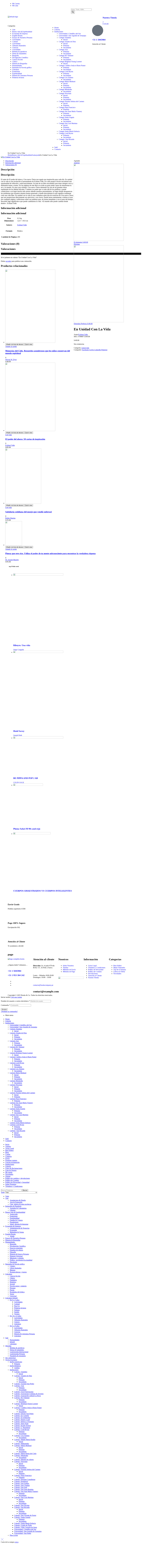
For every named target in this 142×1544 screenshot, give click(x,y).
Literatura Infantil (11, 1298)
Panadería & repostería (18, 1356)
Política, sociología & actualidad (21, 1260)
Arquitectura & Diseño (18, 1200)
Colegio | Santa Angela (22, 1517)
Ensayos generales (16, 1248)
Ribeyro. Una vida (21, 645)
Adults (12, 1236)
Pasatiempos (14, 1222)
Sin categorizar (10, 1358)
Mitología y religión (17, 1258)
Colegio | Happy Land (22, 1420)
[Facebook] (74, 4)
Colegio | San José (20, 1487)
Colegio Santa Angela (17, 1109)
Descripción (9, 161)
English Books (10, 1234)
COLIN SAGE (18, 782)
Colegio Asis (14, 1041)
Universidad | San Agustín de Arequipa (23, 1027)
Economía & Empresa (13, 1226)
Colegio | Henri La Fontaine (24, 1422)
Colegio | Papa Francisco (23, 1475)
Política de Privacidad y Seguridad (17, 1182)
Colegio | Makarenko (21, 1444)
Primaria (17, 1037)
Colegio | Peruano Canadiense (24, 1479)
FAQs (7, 1158)
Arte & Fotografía (16, 1202)
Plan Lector (14, 1535)
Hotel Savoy (18, 731)
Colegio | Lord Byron (21, 1430)
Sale (6, 1338)
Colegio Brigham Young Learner (21, 1053)
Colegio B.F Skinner (17, 1047)
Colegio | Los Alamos (21, 1436)
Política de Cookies (12, 1180)
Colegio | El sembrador (22, 1418)
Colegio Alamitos (16, 1029)
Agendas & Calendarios (18, 1208)
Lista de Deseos (10, 1170)
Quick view (28, 344)
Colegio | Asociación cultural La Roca (27, 1396)
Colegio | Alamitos (20, 1372)
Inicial (16, 1031)
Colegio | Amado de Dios (23, 1376)
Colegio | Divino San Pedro (24, 1414)
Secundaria (18, 1039)
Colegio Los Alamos (17, 1069)
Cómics (12, 1266)
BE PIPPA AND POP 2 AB (25, 778)
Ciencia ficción (15, 1276)
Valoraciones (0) (11, 165)
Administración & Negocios (19, 1228)
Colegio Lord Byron (17, 1063)
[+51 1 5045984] (97, 30)
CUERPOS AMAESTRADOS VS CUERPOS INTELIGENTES (42, 891)
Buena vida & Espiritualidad (22, 155)
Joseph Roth (17, 735)
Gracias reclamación (12, 1162)
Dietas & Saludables (17, 1350)
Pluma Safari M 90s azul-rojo (26, 829)
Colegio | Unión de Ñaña (23, 1525)
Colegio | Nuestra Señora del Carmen (27, 1469)
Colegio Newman (16, 1085)
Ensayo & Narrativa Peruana (15, 1238)
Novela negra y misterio (18, 1286)
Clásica (12, 1278)
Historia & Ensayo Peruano (19, 1254)
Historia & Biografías (12, 1240)
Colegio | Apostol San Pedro (24, 1384)
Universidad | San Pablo (22, 1533)
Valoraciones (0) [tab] (10, 243)
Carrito (7, 1154)
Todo (7, 1196)
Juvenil (12, 1284)
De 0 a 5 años (14, 1300)
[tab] (73, 161)
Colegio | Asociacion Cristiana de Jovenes (28, 1394)
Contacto (8, 1141)
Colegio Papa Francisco (18, 1099)
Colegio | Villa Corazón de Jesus (25, 1527)
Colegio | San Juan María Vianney (26, 1491)
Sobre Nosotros (10, 1184)
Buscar (25, 1190)
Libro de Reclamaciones (13, 1168)
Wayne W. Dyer (11, 360)
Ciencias (17, 1332)
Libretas (12, 1210)
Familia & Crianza (16, 1220)
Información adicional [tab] (13, 208)
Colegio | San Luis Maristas (24, 1497)
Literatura (8, 1274)
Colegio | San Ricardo (17, 1131)
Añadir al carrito (11, 346)
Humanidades (10, 1242)
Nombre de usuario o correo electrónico (15, 1001)
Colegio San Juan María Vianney (21, 1103)
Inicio (7, 1144)
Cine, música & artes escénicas (20, 1204)
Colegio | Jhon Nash (21, 1424)
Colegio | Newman (20, 1461)
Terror (12, 1294)
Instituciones (9, 1023)
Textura (17, 1314)
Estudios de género (16, 1250)
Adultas (17, 1368)
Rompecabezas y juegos (18, 1272)
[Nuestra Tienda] (105, 11)
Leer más (8, 435)
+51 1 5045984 (99, 40)
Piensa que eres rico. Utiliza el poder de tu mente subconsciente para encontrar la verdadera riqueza (50, 553)
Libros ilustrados (15, 1268)
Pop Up (17, 1306)
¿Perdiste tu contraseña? (9, 1011)
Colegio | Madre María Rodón (24, 1440)
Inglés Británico (15, 1366)
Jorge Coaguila (18, 650)
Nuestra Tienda (110, 18)
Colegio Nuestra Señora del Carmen (22, 1093)
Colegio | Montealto (21, 1455)
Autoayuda (36, 155)
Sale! (7, 1139)
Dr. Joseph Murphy (12, 560)
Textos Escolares (11, 1360)
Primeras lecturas (20, 1308)
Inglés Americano (16, 1362)
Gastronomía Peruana (17, 1354)
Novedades (9, 1174)
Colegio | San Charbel (22, 1485)
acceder (8, 261)
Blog (7, 1152)
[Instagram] (86, 4)
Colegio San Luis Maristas (19, 1115)
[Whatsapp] (80, 4)
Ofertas (7, 1176)
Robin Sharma (10, 518)
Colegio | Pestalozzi (21, 1481)
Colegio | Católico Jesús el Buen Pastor (28, 1408)
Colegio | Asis (19, 1386)
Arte (6, 1198)
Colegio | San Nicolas (21, 1505)
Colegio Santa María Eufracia (20, 1123)
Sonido (16, 1312)
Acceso (4, 1009)
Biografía (13, 1244)
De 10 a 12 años (15, 1316)
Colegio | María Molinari (23, 1446)
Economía (13, 1230)
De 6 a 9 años (14, 1326)
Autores (8, 1146)
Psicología (13, 1262)
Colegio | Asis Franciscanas (23, 1392)
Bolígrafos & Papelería (13, 1206)
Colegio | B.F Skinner (22, 1398)
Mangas (12, 1270)
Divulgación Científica (18, 1246)
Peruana (12, 1288)
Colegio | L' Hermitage (22, 1428)
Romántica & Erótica (17, 1292)
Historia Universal (16, 1256)
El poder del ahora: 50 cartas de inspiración (25, 439)
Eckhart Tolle (83, 334)
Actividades (18, 1302)
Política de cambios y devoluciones (17, 1178)
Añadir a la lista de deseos (14, 344)
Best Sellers (9, 1150)
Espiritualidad (14, 1218)
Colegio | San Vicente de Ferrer (25, 1515)
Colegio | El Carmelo (21, 1416)
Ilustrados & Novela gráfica (15, 1264)
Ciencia (17, 1322)
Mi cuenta (8, 1172)
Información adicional (13, 163)
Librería (8, 1021)
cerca (16, 1542)
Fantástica (13, 1280)
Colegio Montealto (16, 1081)
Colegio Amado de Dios (18, 1033)
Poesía (12, 1290)
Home (10, 155)
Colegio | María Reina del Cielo (25, 1453)
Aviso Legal (9, 1148)
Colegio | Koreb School (22, 1426)
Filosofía (13, 1252)
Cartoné (17, 1304)
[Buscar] (73, 12)
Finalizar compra (11, 1160)
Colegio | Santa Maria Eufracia (25, 1523)
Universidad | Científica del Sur (21, 1025)
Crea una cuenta (16, 997)
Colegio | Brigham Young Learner (26, 1404)
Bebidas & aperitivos (17, 1348)
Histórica (13, 1282)
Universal (13, 1296)
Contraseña (5, 1005)
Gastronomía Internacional (19, 1352)
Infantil (12, 1342)
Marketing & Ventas (17, 1232)
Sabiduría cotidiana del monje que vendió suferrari (28, 512)
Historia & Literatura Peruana (24, 1334)
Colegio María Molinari (18, 1073)
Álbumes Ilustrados (21, 1320)
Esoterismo (14, 1216)
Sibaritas (8, 1346)
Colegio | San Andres (21, 1483)
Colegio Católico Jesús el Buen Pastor (23, 1057)
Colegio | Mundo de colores (24, 1459)
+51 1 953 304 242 (16, 975)
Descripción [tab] (7, 169)
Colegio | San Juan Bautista (23, 1489)
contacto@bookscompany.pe (43, 985)
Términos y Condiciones (14, 1186)
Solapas (17, 1310)
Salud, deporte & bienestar (19, 1224)
